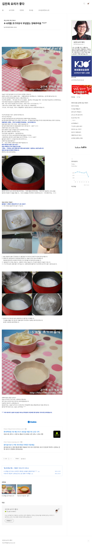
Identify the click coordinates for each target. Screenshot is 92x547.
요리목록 (11, 10)
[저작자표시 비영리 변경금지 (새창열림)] (23, 458)
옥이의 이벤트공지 (76, 132)
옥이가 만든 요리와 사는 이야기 (79, 103)
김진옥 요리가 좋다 (13, 3)
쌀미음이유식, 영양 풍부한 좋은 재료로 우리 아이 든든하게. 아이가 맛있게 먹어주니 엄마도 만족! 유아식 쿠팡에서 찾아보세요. (32, 448)
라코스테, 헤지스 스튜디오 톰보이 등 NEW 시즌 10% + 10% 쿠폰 (23, 434)
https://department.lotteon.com (14, 429)
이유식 (16, 468)
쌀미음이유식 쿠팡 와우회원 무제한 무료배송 (19, 445)
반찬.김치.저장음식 (76, 112)
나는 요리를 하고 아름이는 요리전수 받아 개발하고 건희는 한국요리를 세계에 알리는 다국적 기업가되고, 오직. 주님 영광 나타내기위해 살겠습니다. (29, 516)
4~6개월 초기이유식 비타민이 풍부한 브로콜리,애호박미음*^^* (20, 471)
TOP (88, 541)
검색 (84, 3)
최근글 (73, 97)
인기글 (78, 97)
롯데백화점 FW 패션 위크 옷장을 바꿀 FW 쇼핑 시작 (21, 432)
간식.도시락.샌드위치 (77, 115)
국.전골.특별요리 (75, 109)
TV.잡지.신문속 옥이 (76, 126)
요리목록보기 (74, 123)
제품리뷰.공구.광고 (76, 135)
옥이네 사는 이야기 (76, 129)
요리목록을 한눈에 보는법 (77, 80)
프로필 (31, 10)
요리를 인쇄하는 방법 (77, 138)
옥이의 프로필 (75, 106)
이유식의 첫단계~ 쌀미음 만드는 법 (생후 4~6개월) (17, 473)
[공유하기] (9, 458)
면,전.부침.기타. (8, 468)
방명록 (22, 10)
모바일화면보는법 (44, 10)
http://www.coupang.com (11, 442)
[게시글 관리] (11, 458)
